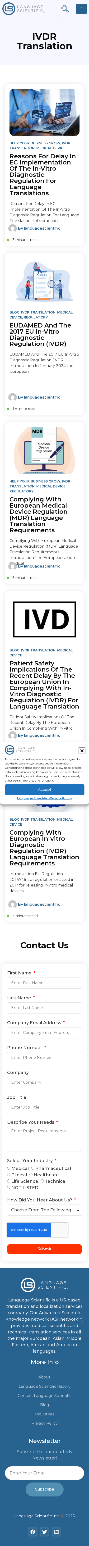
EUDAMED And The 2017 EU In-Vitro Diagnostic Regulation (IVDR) (40, 335)
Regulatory (36, 317)
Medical (20, 1168)
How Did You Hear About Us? (40, 1200)
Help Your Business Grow (34, 143)
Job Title (16, 1097)
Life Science (24, 1181)
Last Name (19, 998)
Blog (14, 312)
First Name (20, 973)
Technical (55, 1181)
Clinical (19, 1175)
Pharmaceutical (53, 1168)
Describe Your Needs (31, 1122)
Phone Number (25, 1048)
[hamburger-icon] (81, 9)
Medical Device (51, 148)
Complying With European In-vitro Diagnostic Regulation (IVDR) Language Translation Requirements (44, 848)
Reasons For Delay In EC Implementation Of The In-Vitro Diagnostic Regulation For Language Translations (42, 174)
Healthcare (46, 1175)
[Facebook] (32, 1532)
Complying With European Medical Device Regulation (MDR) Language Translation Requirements (38, 515)
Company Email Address (34, 1023)
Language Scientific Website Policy (44, 798)
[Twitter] (44, 1532)
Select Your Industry (30, 1161)
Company (18, 1072)
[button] (82, 750)
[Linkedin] (56, 1532)
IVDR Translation (38, 312)
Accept (44, 789)
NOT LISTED (24, 1187)
